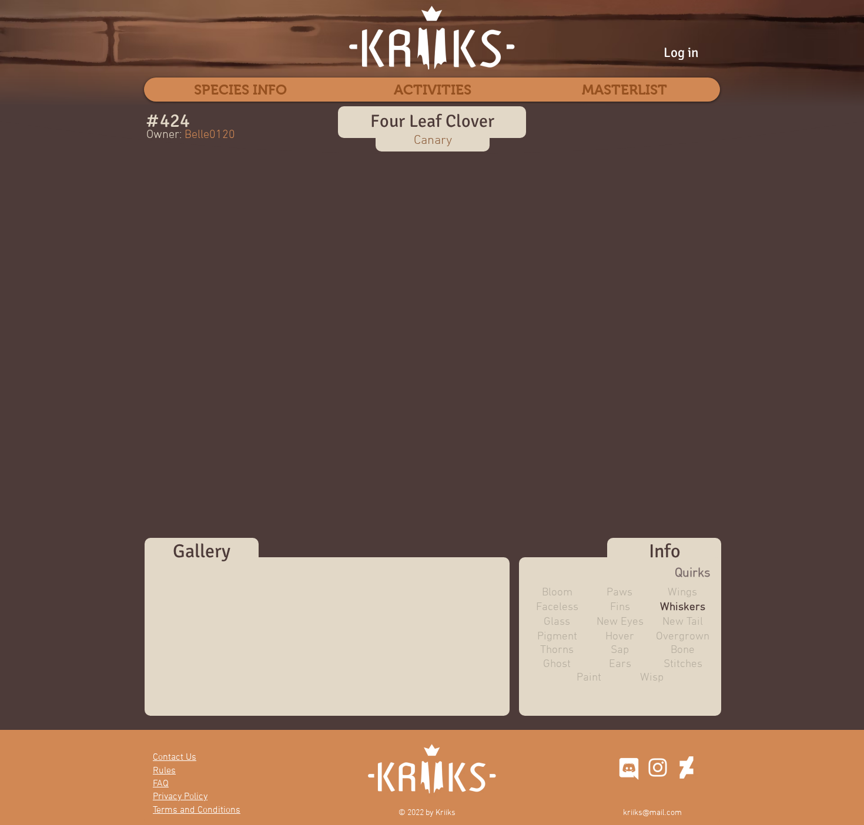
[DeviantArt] (686, 767)
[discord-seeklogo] (629, 767)
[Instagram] (657, 767)
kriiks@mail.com (652, 813)
